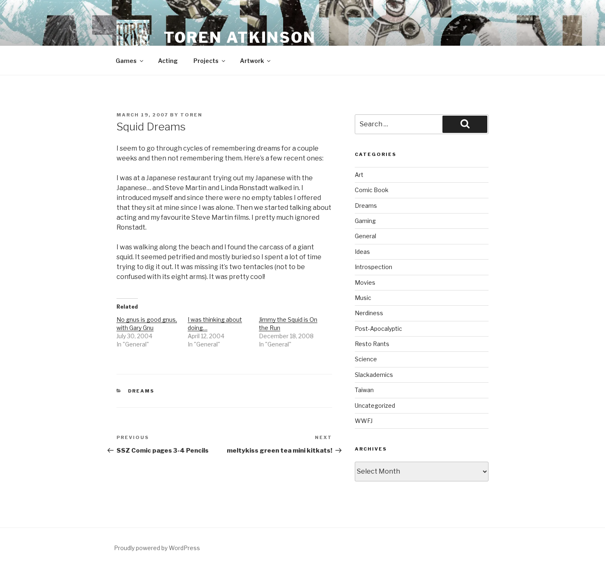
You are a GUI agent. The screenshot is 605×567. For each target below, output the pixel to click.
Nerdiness (369, 312)
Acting (168, 60)
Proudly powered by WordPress (157, 547)
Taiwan (364, 389)
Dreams (141, 391)
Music (363, 297)
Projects (206, 60)
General (365, 235)
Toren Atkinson (240, 37)
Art (359, 174)
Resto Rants (372, 343)
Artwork (252, 60)
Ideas (362, 251)
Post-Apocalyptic (378, 328)
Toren (191, 115)
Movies (365, 282)
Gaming (365, 220)
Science (366, 359)
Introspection (373, 266)
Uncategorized (375, 405)
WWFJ (363, 420)
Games (126, 60)
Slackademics (374, 374)
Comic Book (372, 189)
